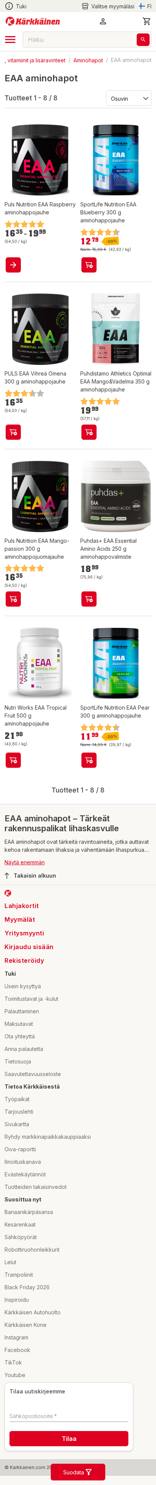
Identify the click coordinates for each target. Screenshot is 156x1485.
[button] (107, 6)
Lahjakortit (22, 906)
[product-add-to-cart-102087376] (89, 760)
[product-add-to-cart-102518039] (13, 432)
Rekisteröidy (24, 960)
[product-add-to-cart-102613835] (13, 599)
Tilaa (69, 1438)
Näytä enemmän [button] (25, 862)
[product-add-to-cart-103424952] (89, 599)
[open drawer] (10, 39)
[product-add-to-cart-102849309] (13, 265)
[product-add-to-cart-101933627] (89, 265)
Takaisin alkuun (35, 875)
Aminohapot (88, 60)
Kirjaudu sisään (29, 947)
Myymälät (20, 919)
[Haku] (143, 39)
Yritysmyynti (24, 933)
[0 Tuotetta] (146, 21)
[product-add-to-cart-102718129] (13, 760)
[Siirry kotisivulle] (32, 21)
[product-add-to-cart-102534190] (89, 432)
